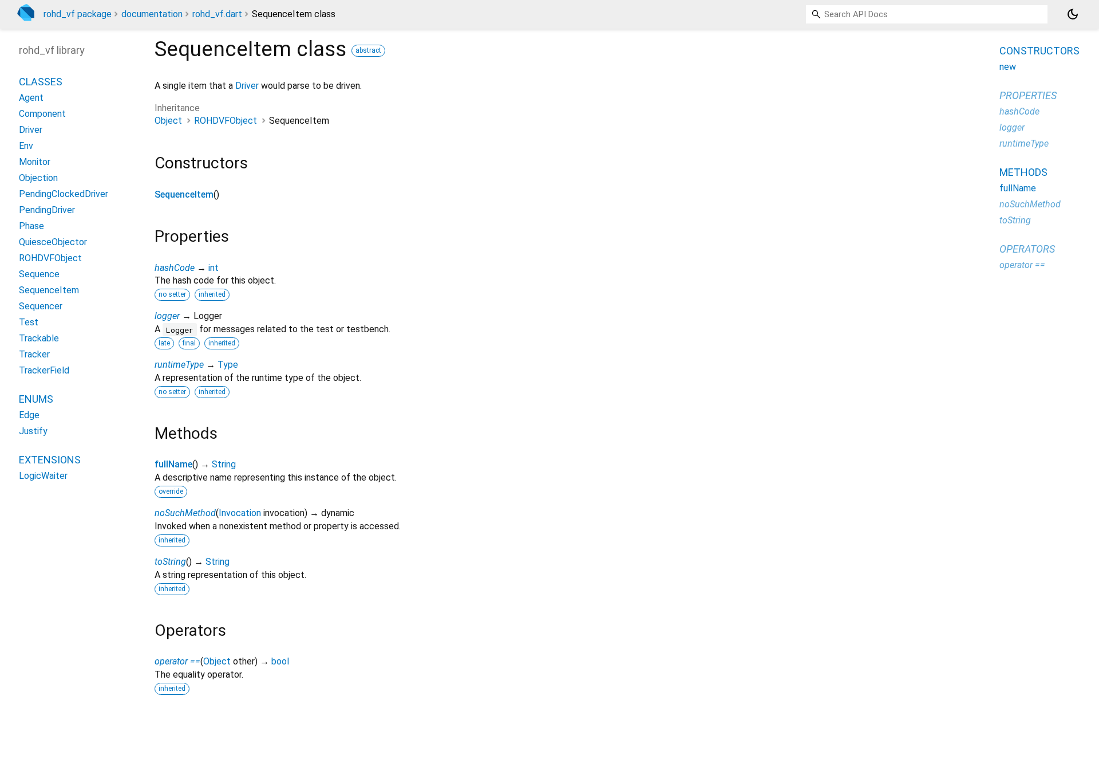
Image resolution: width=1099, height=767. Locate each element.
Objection (38, 177)
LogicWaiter (43, 475)
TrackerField (44, 370)
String (224, 464)
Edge (29, 415)
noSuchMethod (185, 513)
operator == (177, 661)
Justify (33, 431)
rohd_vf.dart (217, 14)
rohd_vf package (78, 14)
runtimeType (179, 364)
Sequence (39, 274)
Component (42, 113)
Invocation (240, 513)
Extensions (50, 460)
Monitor (34, 161)
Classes (40, 82)
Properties (1028, 95)
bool (280, 661)
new (1007, 66)
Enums (36, 399)
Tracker (34, 354)
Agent (31, 97)
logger (167, 315)
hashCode (175, 267)
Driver (247, 85)
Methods (1023, 172)
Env (26, 145)
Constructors (1039, 51)
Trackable (39, 338)
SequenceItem (184, 194)
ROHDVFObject (225, 120)
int (213, 267)
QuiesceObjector (53, 242)
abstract (368, 50)
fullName (173, 464)
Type (228, 364)
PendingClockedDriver (63, 193)
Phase (31, 226)
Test (28, 322)
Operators (1027, 249)
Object (168, 120)
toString (170, 561)
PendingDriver (47, 209)
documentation (152, 14)
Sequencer (40, 306)
